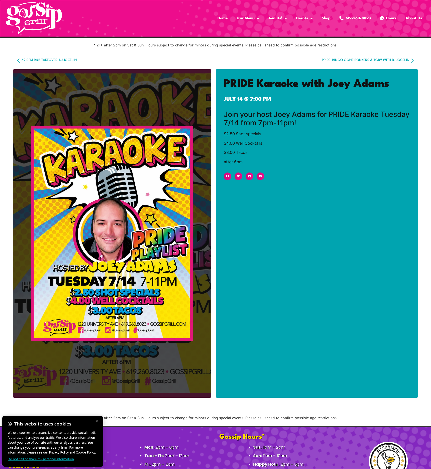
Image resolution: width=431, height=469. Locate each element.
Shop (326, 18)
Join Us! (275, 18)
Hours (390, 18)
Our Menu (246, 18)
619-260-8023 (357, 18)
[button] (227, 176)
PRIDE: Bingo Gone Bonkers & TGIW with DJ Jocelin (366, 60)
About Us (413, 18)
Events (302, 18)
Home (223, 18)
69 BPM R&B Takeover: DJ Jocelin (49, 60)
